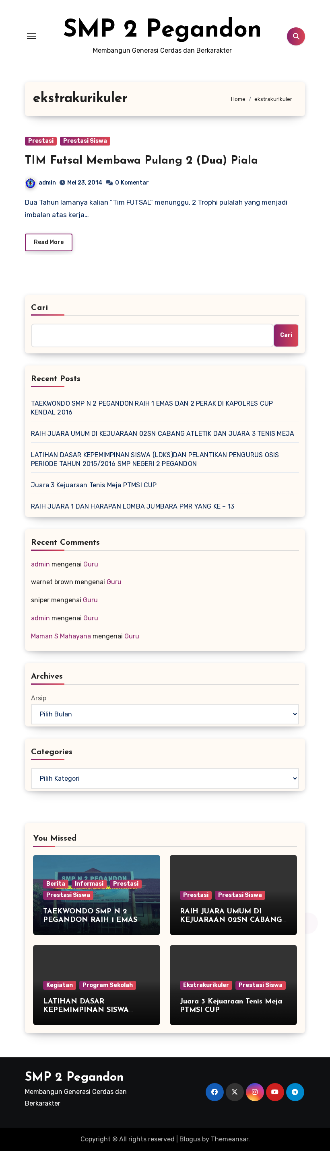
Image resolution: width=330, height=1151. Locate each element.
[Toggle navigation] (31, 36)
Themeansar (229, 1139)
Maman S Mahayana (61, 636)
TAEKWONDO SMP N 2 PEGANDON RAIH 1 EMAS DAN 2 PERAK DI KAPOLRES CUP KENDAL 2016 (152, 408)
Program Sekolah (107, 985)
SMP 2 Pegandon (162, 30)
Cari (39, 308)
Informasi (89, 883)
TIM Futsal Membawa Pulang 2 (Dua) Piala (141, 160)
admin (47, 182)
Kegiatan (59, 985)
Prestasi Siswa (85, 140)
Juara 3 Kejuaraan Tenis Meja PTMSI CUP (94, 485)
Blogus (189, 1139)
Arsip (38, 698)
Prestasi (41, 140)
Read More (49, 242)
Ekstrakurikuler (206, 985)
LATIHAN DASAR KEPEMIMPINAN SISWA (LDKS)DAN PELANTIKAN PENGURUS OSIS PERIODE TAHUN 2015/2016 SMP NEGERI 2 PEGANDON (155, 459)
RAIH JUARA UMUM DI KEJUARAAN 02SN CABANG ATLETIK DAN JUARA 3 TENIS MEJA (162, 433)
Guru (90, 564)
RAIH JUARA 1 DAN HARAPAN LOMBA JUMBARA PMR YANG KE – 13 (132, 506)
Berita (55, 883)
